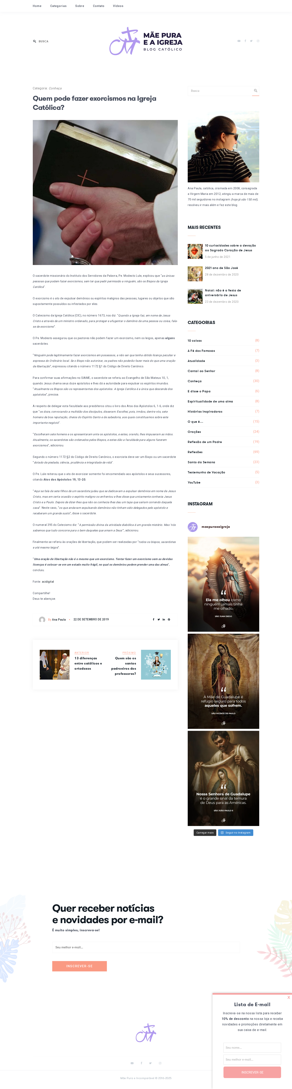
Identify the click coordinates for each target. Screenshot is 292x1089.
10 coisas (223, 340)
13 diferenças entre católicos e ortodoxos (88, 663)
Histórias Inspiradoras (223, 411)
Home (37, 6)
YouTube (223, 482)
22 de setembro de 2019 (91, 619)
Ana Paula (59, 619)
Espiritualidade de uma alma (223, 401)
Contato (98, 6)
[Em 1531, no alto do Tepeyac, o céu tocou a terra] (223, 681)
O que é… (223, 422)
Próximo (129, 652)
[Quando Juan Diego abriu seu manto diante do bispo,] (223, 778)
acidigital (48, 581)
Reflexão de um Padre (223, 442)
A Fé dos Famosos (223, 351)
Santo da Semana (223, 462)
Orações (223, 432)
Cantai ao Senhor (223, 371)
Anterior (81, 652)
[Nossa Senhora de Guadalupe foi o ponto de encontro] (223, 584)
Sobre (79, 6)
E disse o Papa (223, 391)
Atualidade (223, 361)
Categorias (58, 6)
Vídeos (118, 6)
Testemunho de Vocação (223, 472)
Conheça (55, 88)
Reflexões (223, 452)
